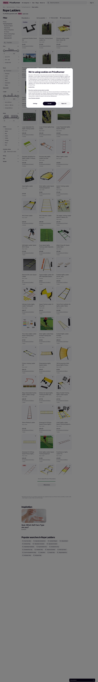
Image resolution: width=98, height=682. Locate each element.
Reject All (63, 103)
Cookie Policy (31, 87)
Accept (49, 103)
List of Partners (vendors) (34, 98)
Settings (35, 103)
